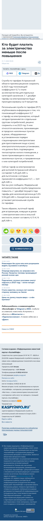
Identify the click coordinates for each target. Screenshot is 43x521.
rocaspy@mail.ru (11, 381)
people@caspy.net (20, 375)
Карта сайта (7, 419)
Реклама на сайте (8, 378)
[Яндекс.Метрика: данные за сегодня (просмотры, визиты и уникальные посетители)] (20, 510)
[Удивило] (24, 231)
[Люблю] (18, 231)
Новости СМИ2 (8, 329)
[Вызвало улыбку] (12, 231)
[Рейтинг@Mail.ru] (30, 510)
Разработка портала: (16, 515)
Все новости (7, 422)
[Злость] (37, 231)
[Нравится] (5, 231)
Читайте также (10, 257)
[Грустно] (30, 231)
